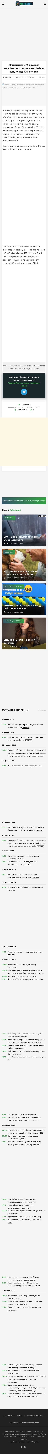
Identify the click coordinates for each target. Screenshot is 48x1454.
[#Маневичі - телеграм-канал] (24, 392)
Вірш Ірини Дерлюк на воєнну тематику (24, 1217)
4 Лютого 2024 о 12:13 (14, 543)
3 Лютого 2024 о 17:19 (14, 578)
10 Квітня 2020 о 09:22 (25, 77)
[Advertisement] (24, 34)
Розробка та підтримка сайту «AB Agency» (24, 1442)
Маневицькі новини (13, 586)
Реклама (29, 1415)
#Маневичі (7, 77)
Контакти (39, 1415)
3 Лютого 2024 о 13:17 (14, 646)
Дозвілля (9, 552)
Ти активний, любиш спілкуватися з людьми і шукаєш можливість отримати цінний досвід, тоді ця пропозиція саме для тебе (27, 753)
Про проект (8, 1415)
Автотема (9, 518)
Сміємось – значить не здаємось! (22, 1114)
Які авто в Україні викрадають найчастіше (25, 979)
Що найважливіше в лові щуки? (21, 766)
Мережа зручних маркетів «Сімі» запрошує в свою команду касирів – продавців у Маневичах (27, 1379)
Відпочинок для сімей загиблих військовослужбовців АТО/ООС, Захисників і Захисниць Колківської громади (27, 1388)
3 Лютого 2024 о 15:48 (14, 612)
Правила (20, 1415)
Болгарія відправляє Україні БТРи (22, 976)
